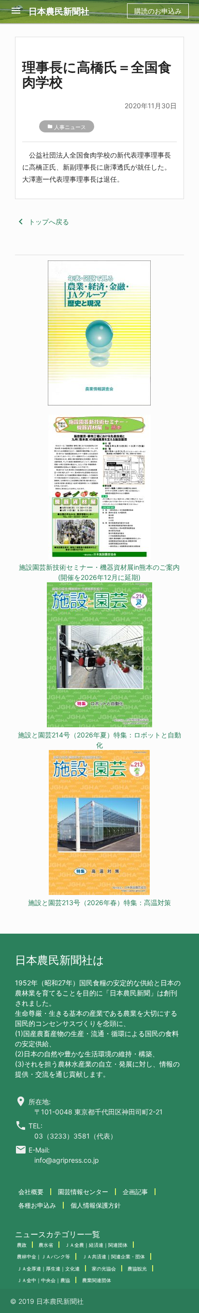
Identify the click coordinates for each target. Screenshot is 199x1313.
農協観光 (137, 1268)
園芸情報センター (83, 1192)
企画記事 (135, 1192)
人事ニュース (70, 127)
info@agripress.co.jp (66, 1160)
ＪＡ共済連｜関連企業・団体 (113, 1256)
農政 (22, 1245)
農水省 (46, 1245)
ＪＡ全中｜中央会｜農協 (43, 1280)
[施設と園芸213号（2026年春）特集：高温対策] (99, 823)
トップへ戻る (42, 221)
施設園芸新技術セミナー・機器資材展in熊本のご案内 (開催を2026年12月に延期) (99, 572)
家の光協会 (104, 1268)
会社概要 (30, 1192)
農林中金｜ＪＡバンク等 (43, 1256)
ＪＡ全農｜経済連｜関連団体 (96, 1245)
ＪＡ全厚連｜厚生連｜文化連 (48, 1268)
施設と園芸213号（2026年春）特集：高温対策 (99, 902)
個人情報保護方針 (96, 1205)
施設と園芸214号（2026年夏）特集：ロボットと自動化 (99, 740)
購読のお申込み (158, 11)
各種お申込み (37, 1205)
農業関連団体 (96, 1280)
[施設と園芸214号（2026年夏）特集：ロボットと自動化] (99, 656)
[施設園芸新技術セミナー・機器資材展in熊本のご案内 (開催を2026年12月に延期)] (99, 488)
